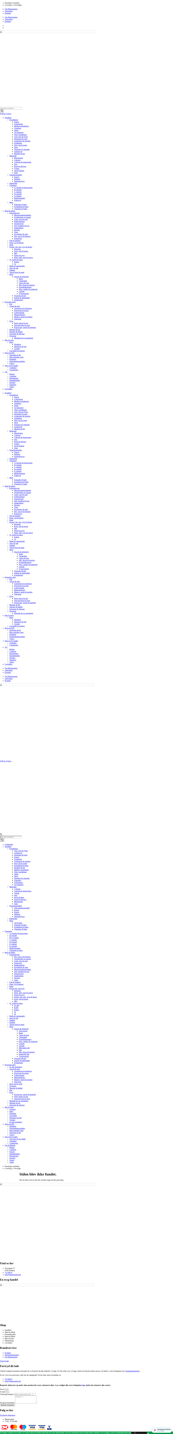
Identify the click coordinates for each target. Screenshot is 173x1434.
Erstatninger (18, 300)
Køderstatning (19, 222)
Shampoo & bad (20, 347)
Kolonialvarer (14, 213)
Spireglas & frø (15, 355)
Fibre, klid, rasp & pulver (23, 258)
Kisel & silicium (20, 166)
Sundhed (8, 118)
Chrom (16, 169)
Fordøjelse (18, 143)
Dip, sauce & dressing (22, 236)
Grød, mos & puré (21, 219)
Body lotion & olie (21, 323)
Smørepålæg (18, 228)
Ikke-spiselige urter (16, 357)
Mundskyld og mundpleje (23, 338)
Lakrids (21, 291)
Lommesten (13, 370)
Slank (16, 130)
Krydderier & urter (21, 234)
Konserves (18, 238)
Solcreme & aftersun (17, 334)
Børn (11, 202)
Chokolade (23, 281)
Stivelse (17, 230)
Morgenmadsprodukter (22, 215)
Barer (21, 279)
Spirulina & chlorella (22, 149)
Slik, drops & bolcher (27, 285)
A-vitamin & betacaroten (23, 188)
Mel (15, 253)
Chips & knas (24, 283)
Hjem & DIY (10, 353)
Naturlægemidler (15, 175)
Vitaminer (13, 185)
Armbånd (12, 368)
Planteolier (13, 183)
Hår (10, 304)
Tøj (6, 372)
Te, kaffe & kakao (16, 260)
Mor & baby (9, 340)
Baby (11, 342)
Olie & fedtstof (14, 241)
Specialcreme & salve (22, 325)
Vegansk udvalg (20, 296)
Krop (11, 321)
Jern (15, 164)
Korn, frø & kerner (21, 251)
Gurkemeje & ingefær (22, 141)
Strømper (12, 385)
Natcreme (17, 319)
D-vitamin (18, 194)
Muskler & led (19, 154)
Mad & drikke (10, 211)
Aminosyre (18, 152)
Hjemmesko (13, 378)
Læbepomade (19, 313)
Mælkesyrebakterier (21, 126)
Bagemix (17, 249)
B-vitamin (18, 190)
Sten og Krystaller (11, 366)
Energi (16, 122)
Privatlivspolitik (141, 1433)
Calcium (17, 160)
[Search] (2, 111)
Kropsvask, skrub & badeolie (25, 327)
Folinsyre (17, 200)
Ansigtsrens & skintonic (23, 308)
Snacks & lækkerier (21, 277)
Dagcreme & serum (21, 311)
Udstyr (11, 364)
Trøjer (11, 387)
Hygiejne (12, 336)
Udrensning (18, 124)
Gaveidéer (8, 389)
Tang (16, 232)
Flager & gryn (19, 255)
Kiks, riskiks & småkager (28, 289)
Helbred (17, 179)
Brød (11, 245)
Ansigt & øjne (14, 306)
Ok (133, 1433)
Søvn (16, 147)
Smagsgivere (19, 224)
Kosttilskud (13, 120)
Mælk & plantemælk (17, 266)
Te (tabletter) (19, 133)
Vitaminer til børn (20, 209)
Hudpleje (17, 344)
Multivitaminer (19, 198)
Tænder (17, 349)
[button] (89, 847)
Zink (16, 173)
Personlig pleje (10, 302)
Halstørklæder (14, 380)
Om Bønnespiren (11, 9)
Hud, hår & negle (20, 145)
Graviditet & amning (17, 351)
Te (15, 264)
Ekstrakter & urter (20, 139)
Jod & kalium (19, 171)
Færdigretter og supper (22, 217)
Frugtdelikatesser (25, 287)
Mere (11, 274)
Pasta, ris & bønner (16, 243)
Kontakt (8, 13)
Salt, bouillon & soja (21, 226)
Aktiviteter (9, 11)
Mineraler (13, 156)
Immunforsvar (19, 181)
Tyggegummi (24, 294)
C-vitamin (18, 192)
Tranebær (17, 128)
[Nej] (148, 1433)
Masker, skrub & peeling (23, 317)
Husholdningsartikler (17, 361)
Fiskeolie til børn (20, 205)
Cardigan (12, 376)
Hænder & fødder (16, 332)
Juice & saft (13, 268)
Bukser (12, 374)
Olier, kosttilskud (20, 135)
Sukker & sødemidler (22, 298)
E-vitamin (17, 196)
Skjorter (12, 383)
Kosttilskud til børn (21, 207)
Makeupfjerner (19, 315)
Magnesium (18, 158)
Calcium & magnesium (22, 162)
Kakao (16, 262)
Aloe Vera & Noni (21, 137)
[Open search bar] (1, 835)
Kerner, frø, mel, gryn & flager (20, 247)
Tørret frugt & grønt (16, 272)
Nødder (12, 270)
